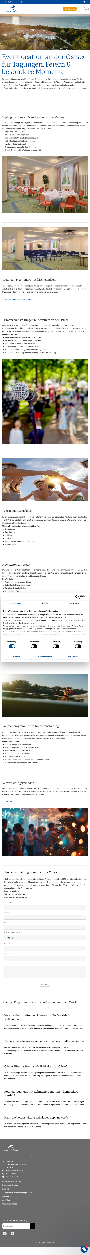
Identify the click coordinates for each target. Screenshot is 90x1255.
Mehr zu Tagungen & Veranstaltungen (19, 299)
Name (6, 912)
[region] (85, 10)
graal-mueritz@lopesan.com (15, 1170)
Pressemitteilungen (10, 1185)
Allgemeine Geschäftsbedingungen (17, 1193)
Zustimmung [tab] (15, 603)
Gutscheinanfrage (9, 1204)
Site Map (6, 1200)
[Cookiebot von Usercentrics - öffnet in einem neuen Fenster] (77, 597)
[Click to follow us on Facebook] (12, 1233)
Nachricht (8, 964)
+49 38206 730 (11, 1173)
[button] (84, 2)
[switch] (34, 646)
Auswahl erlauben (45, 656)
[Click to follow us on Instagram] (5, 1233)
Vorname (8, 902)
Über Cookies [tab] (74, 603)
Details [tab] (45, 603)
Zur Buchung (70, 9)
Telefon (7, 954)
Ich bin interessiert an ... (14, 933)
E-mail (7, 944)
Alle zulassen (73, 656)
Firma (6, 922)
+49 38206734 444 (12, 1176)
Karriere (5, 1189)
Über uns (8, 802)
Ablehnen (16, 656)
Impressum (6, 1196)
